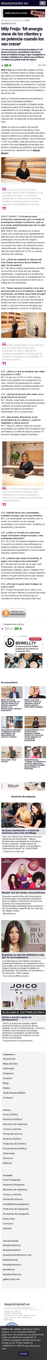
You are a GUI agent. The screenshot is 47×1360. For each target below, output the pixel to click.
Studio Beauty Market (14, 1092)
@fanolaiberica (9, 914)
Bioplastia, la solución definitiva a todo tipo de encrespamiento (23, 956)
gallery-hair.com (11, 1279)
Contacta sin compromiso (13, 851)
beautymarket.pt (11, 1250)
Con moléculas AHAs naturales (16, 976)
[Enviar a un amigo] (9, 629)
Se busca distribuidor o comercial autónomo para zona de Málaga (20, 831)
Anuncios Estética (12, 1119)
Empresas (8, 1073)
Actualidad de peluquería (16, 1204)
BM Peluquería (6, 20)
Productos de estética (14, 1143)
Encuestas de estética (15, 1148)
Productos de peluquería (16, 1209)
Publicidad (8, 1068)
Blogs (6, 1083)
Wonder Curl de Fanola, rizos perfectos (23, 892)
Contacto (8, 1097)
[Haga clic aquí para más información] (13, 617)
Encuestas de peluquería (16, 1213)
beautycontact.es (12, 1274)
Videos (6, 1088)
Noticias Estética (12, 1138)
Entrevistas (18, 20)
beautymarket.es (14, 3)
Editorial (7, 1163)
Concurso (8, 1158)
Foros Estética (10, 1114)
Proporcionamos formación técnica (17, 1041)
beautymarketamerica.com (17, 1255)
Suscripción (9, 1058)
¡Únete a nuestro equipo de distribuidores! (17, 1018)
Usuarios (7, 1078)
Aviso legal (8, 1319)
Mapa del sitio (10, 1063)
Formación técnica (13, 1134)
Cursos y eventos (12, 1129)
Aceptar (23, 1354)
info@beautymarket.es (12, 1312)
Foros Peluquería (12, 1179)
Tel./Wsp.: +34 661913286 (13, 1314)
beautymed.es (10, 1259)
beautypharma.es (12, 1264)
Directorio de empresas (15, 1124)
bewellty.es (9, 1269)
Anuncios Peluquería (14, 1184)
